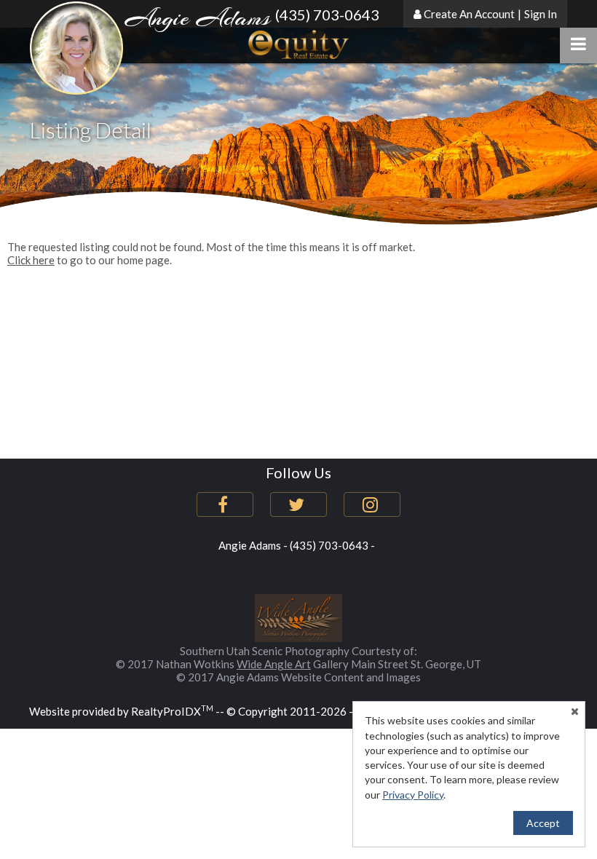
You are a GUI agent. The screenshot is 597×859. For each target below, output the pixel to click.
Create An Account (469, 13)
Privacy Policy (412, 794)
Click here (31, 259)
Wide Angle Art (274, 663)
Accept (543, 823)
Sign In (540, 13)
